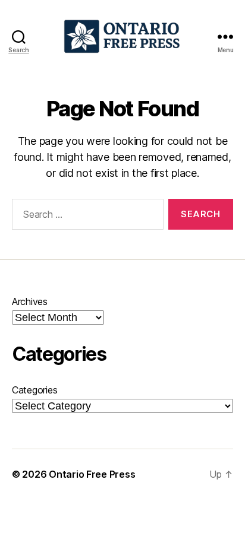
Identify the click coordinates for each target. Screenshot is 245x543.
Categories (34, 390)
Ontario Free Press (92, 474)
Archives (30, 301)
